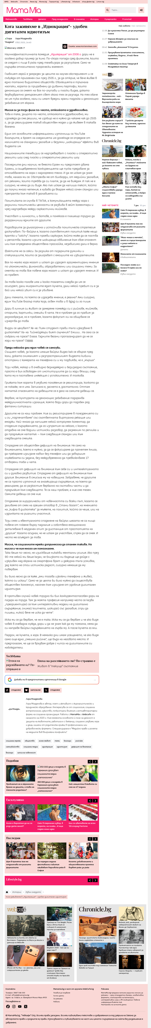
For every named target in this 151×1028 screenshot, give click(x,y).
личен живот (45, 741)
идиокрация (47, 746)
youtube (79, 741)
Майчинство (11, 19)
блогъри (67, 741)
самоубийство (12, 746)
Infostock (76, 2)
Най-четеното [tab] (139, 26)
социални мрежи (13, 741)
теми (57, 741)
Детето (42, 19)
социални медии (31, 746)
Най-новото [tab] (124, 26)
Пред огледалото (60, 19)
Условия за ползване (61, 993)
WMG (6, 2)
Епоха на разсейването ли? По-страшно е (66, 661)
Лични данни (58, 996)
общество (30, 741)
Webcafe (14, 2)
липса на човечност (26, 752)
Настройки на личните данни (114, 1005)
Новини (56, 1002)
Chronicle (24, 2)
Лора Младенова (23, 38)
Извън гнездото (128, 233)
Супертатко (110, 19)
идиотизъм (62, 746)
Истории (94, 19)
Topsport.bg (54, 2)
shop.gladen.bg (88, 2)
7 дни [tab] (136, 205)
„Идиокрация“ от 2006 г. (65, 54)
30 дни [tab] (143, 205)
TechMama (27, 19)
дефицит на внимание (81, 746)
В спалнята (79, 19)
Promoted (126, 19)
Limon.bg (100, 2)
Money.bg (43, 2)
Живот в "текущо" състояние (57, 666)
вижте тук (117, 1002)
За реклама (58, 999)
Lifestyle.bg (65, 2)
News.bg (33, 2)
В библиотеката (128, 257)
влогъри (9, 752)
